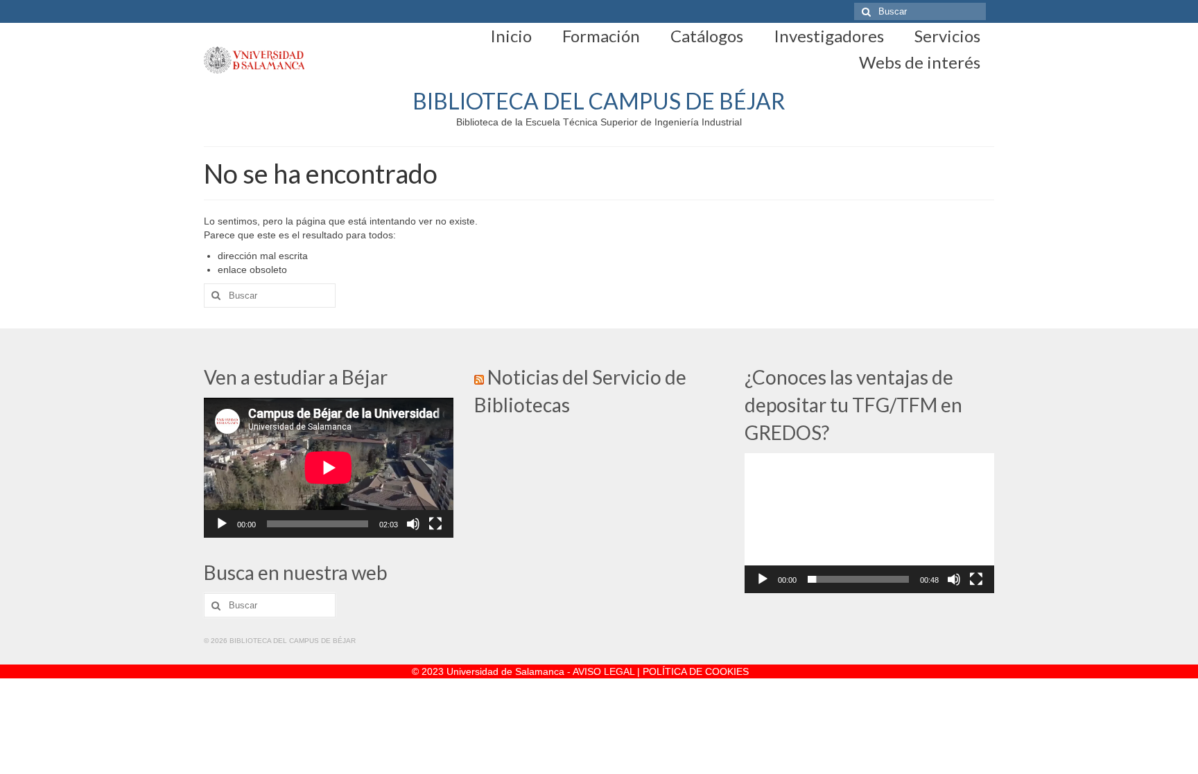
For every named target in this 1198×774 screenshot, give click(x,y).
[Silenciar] (413, 524)
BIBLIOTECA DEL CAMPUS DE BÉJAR (599, 100)
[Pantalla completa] (435, 524)
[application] (328, 468)
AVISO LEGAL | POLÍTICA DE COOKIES (661, 671)
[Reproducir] (222, 524)
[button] (869, 523)
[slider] (858, 579)
